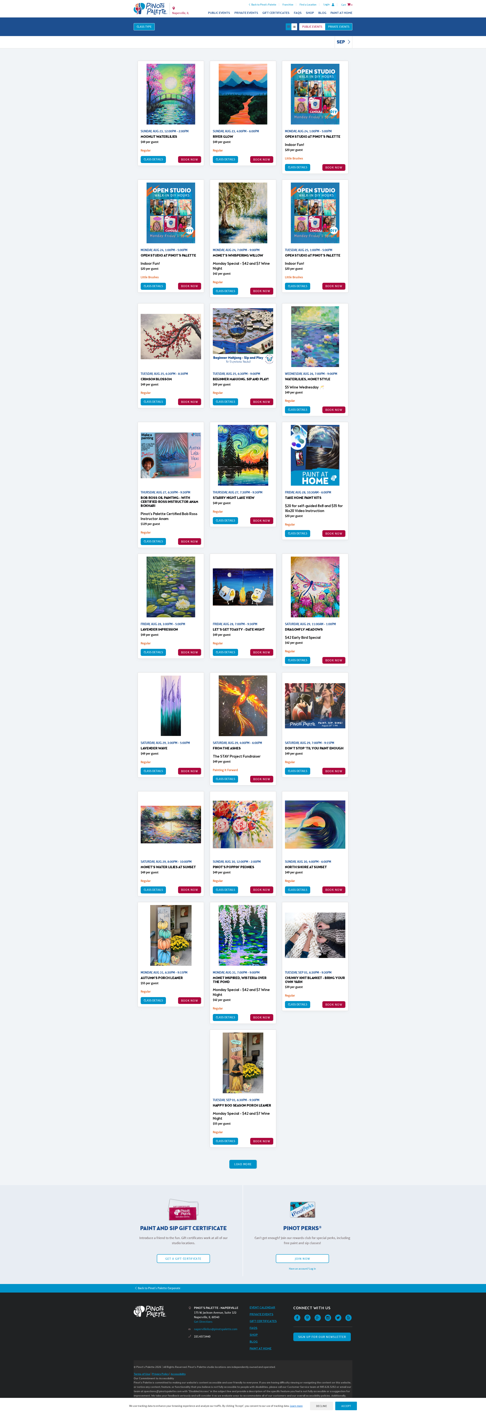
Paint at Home (341, 13)
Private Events (246, 13)
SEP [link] (341, 42)
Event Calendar (262, 1308)
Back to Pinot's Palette (263, 4)
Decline (321, 1406)
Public (312, 26)
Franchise (287, 4)
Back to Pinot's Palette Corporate (159, 1288)
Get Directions (203, 1321)
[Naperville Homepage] (150, 9)
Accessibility (178, 1374)
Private (338, 26)
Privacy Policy (160, 1374)
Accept (346, 1406)
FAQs (298, 13)
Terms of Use (142, 1374)
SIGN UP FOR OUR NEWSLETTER (322, 1337)
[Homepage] (161, 1311)
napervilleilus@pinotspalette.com (215, 1329)
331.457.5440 (202, 1336)
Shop (310, 13)
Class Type (144, 26)
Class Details (153, 159)
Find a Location (308, 4)
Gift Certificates (276, 13)
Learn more (296, 1405)
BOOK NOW (189, 159)
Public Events (219, 13)
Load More (243, 1164)
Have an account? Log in (302, 1268)
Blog (322, 13)
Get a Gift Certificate (183, 1258)
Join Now (302, 1258)
